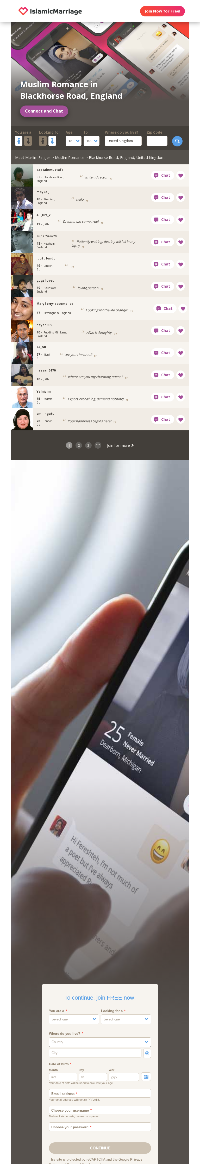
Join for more (119, 445)
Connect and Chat (44, 111)
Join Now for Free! (162, 11)
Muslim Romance (69, 157)
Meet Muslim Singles (33, 157)
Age (69, 132)
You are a (23, 132)
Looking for (49, 132)
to (86, 132)
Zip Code (154, 132)
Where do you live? (121, 132)
